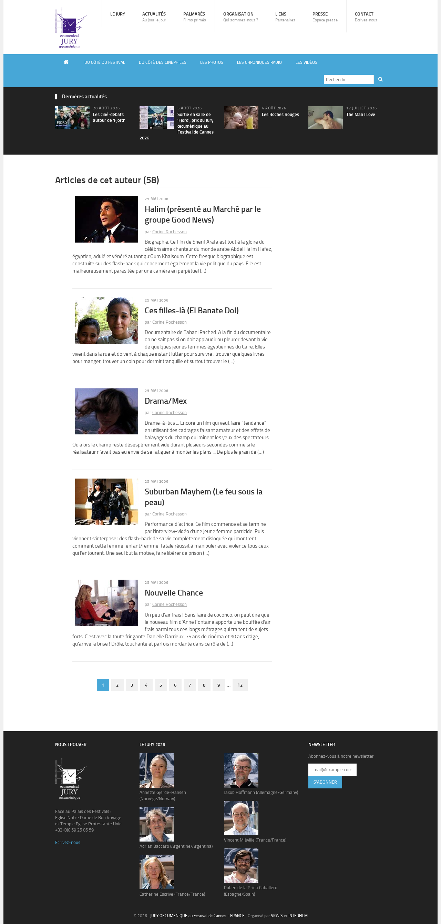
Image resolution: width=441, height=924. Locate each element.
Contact (366, 16)
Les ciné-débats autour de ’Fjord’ (109, 117)
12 (240, 685)
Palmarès (194, 16)
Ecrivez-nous (67, 842)
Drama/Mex (166, 401)
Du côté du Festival (104, 62)
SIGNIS (277, 915)
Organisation (240, 16)
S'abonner (325, 782)
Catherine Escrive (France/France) (172, 894)
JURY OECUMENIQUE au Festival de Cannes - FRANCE (197, 915)
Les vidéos (306, 62)
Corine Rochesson (169, 231)
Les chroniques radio (259, 62)
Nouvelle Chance (174, 593)
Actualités (154, 16)
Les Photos (211, 62)
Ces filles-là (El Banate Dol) (192, 310)
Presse (325, 16)
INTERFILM (298, 915)
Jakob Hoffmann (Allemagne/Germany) (261, 792)
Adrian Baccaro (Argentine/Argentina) (176, 846)
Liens (285, 16)
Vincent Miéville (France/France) (255, 840)
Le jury (117, 14)
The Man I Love (360, 114)
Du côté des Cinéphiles (162, 62)
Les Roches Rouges (280, 114)
